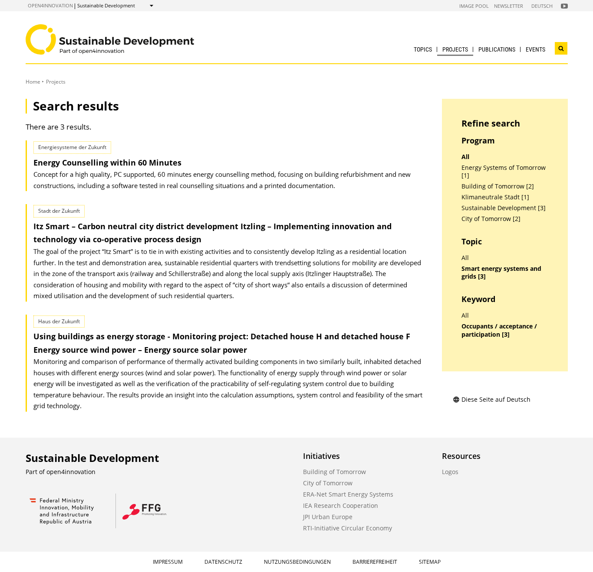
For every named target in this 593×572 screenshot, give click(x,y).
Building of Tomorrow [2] (497, 186)
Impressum (168, 562)
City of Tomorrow (328, 483)
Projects (455, 49)
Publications (496, 49)
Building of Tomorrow (334, 472)
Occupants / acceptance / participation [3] (499, 330)
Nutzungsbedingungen (297, 562)
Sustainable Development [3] (503, 208)
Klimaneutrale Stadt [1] (495, 197)
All (465, 157)
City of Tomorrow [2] (491, 219)
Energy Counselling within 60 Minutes (107, 162)
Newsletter (508, 6)
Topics (423, 49)
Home (33, 81)
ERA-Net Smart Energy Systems (348, 494)
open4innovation (50, 5)
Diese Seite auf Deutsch (495, 399)
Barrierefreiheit (375, 562)
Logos (450, 472)
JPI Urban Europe (328, 517)
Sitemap (430, 562)
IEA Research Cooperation (340, 505)
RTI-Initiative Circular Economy (347, 528)
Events (535, 49)
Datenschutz (223, 562)
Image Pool (474, 6)
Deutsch (542, 6)
